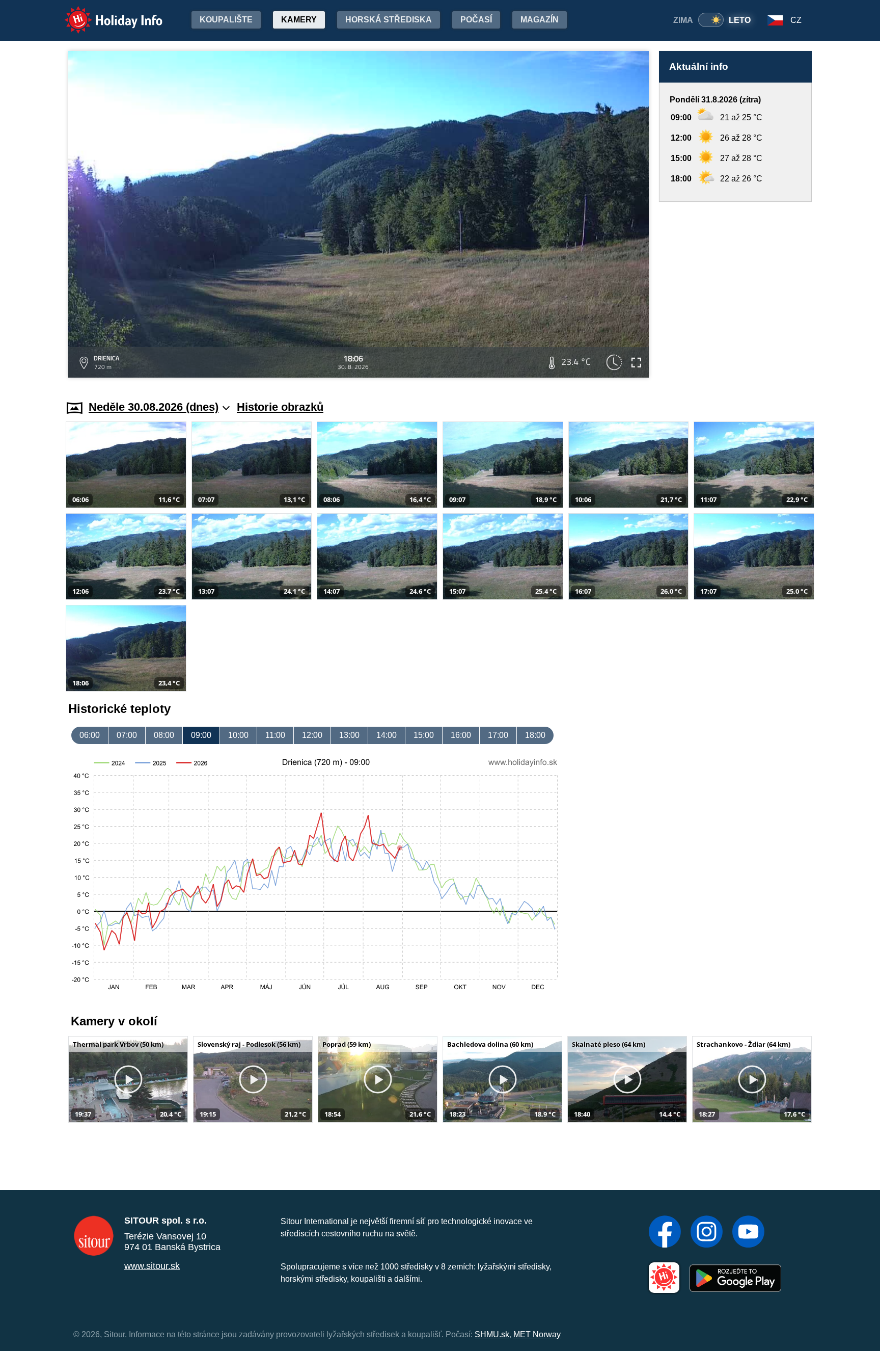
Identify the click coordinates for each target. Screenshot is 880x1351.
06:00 (89, 735)
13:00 (349, 735)
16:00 (461, 735)
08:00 (164, 735)
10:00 (238, 735)
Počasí (476, 19)
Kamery (299, 19)
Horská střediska (388, 19)
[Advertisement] (735, 291)
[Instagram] (707, 1232)
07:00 (127, 735)
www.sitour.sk (152, 1266)
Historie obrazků (280, 407)
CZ (796, 20)
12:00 (312, 735)
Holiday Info (104, 13)
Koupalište (226, 19)
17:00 (498, 735)
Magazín (539, 19)
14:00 (386, 735)
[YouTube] (748, 1232)
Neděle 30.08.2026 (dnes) (153, 407)
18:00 (535, 735)
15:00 (424, 735)
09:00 (201, 735)
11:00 (275, 735)
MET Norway (537, 1334)
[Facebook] (665, 1232)
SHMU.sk (492, 1334)
